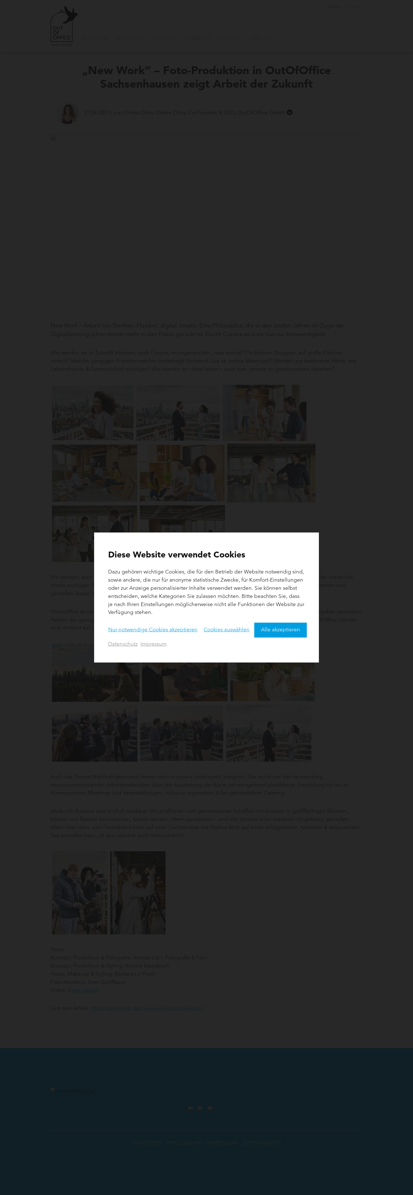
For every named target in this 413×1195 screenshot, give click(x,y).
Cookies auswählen (226, 630)
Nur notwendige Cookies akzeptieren (153, 630)
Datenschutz (123, 644)
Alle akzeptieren (280, 630)
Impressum (153, 644)
